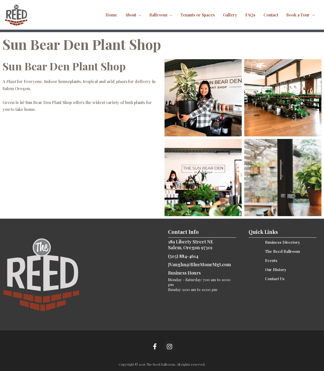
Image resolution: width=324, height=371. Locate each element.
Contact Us (275, 278)
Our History (275, 269)
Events (271, 260)
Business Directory (282, 242)
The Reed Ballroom (282, 251)
